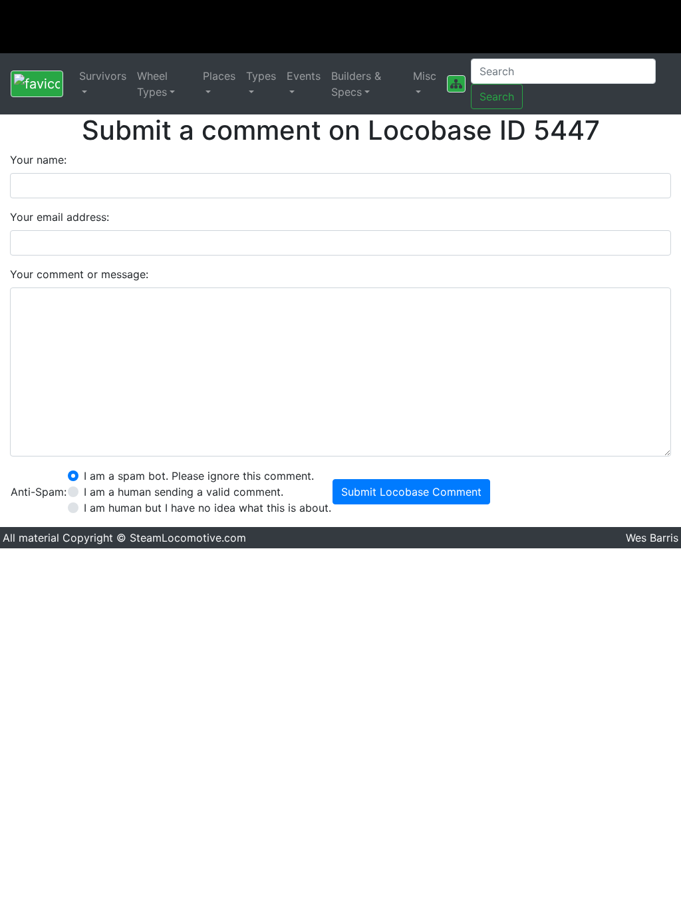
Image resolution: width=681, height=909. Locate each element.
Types (261, 76)
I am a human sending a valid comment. (183, 491)
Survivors (102, 76)
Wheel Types (152, 83)
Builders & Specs (356, 83)
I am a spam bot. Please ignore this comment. (199, 475)
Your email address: (59, 217)
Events (304, 76)
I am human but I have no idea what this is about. (207, 507)
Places (219, 76)
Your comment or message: (79, 274)
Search (496, 96)
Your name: (38, 159)
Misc (424, 76)
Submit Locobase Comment (411, 491)
